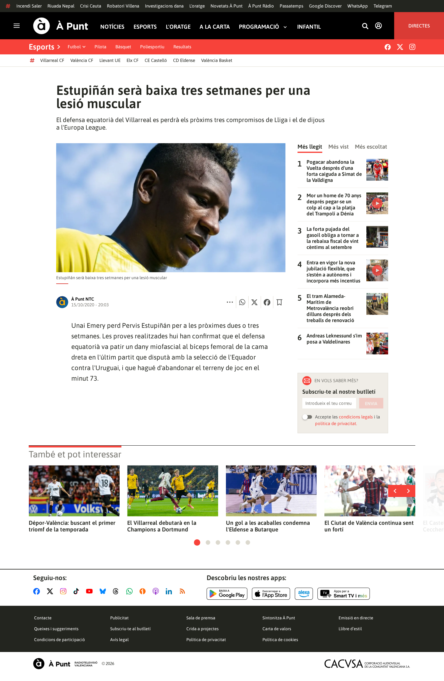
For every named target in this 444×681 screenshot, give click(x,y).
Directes (419, 25)
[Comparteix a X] (255, 302)
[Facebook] (387, 47)
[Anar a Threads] (117, 591)
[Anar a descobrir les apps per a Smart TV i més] (343, 594)
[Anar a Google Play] (227, 594)
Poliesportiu (152, 46)
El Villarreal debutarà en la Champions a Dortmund (161, 526)
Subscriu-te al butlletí (130, 628)
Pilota (100, 46)
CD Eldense (184, 60)
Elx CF (133, 60)
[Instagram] (412, 47)
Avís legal (119, 639)
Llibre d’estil (350, 628)
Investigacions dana (164, 5)
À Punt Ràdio (261, 5)
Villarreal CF (52, 60)
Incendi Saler (29, 5)
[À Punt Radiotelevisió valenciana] (65, 663)
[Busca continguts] (365, 26)
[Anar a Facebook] (37, 591)
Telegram (383, 5)
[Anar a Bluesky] (104, 591)
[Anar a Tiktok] (77, 591)
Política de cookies (280, 639)
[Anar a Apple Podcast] (157, 591)
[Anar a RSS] (183, 591)
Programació (259, 27)
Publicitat (119, 617)
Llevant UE (110, 60)
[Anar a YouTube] (90, 591)
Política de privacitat (206, 639)
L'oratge (197, 5)
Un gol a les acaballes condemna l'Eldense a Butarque (268, 526)
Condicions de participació (59, 639)
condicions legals (356, 416)
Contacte (43, 617)
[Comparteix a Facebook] (267, 302)
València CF (81, 60)
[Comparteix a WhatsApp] (242, 302)
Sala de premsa (200, 617)
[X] (400, 47)
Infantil (309, 27)
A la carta (215, 27)
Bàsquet (123, 46)
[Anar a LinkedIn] (170, 591)
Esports (145, 27)
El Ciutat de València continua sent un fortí (369, 526)
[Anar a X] (51, 591)
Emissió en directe (356, 617)
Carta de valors (276, 628)
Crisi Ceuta (90, 5)
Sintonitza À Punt (278, 617)
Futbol (74, 46)
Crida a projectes (202, 628)
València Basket (216, 60)
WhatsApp (357, 5)
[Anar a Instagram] (64, 591)
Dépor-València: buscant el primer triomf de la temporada (72, 526)
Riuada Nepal (60, 5)
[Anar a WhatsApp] (130, 591)
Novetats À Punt (227, 5)
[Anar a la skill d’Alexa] (304, 594)
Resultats (182, 46)
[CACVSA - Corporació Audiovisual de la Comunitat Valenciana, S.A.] (367, 663)
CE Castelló (156, 60)
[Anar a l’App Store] (271, 594)
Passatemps (291, 5)
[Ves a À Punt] (60, 26)
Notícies (112, 27)
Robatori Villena (123, 5)
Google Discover (325, 5)
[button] (197, 542)
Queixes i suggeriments (56, 628)
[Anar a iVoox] (144, 591)
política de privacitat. (336, 423)
